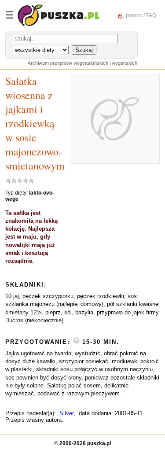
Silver (66, 413)
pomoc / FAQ (140, 15)
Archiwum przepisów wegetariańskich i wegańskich (82, 63)
